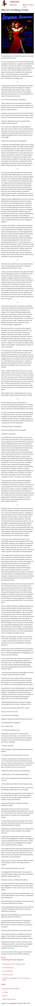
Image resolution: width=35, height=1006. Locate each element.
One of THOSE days (7, 971)
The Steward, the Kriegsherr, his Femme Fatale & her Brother (16, 979)
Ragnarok (4, 995)
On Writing (5, 992)
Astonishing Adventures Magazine (12, 960)
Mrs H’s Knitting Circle (8, 967)
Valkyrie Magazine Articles (9, 999)
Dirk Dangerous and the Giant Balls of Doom (13, 964)
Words (3, 984)
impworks (14, 1)
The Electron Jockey (7, 974)
